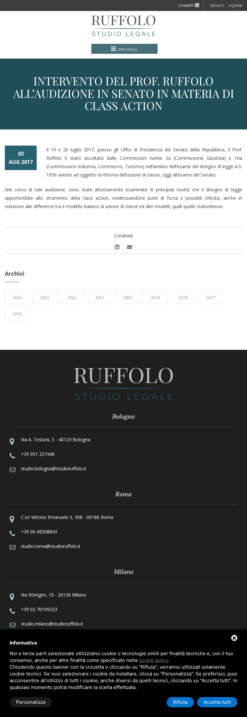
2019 (155, 298)
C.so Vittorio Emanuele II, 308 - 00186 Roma (67, 517)
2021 (100, 298)
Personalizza (30, 702)
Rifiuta (180, 702)
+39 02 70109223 (39, 609)
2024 (17, 298)
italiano (217, 5)
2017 (210, 298)
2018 (183, 298)
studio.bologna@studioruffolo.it (53, 468)
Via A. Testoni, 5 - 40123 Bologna (55, 439)
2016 (17, 314)
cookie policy (153, 660)
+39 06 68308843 (39, 532)
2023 (44, 298)
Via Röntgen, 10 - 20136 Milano (53, 595)
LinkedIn (186, 5)
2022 (72, 298)
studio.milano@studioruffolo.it (52, 624)
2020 (127, 298)
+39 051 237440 (38, 454)
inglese (235, 5)
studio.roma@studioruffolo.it (50, 546)
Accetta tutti (217, 702)
